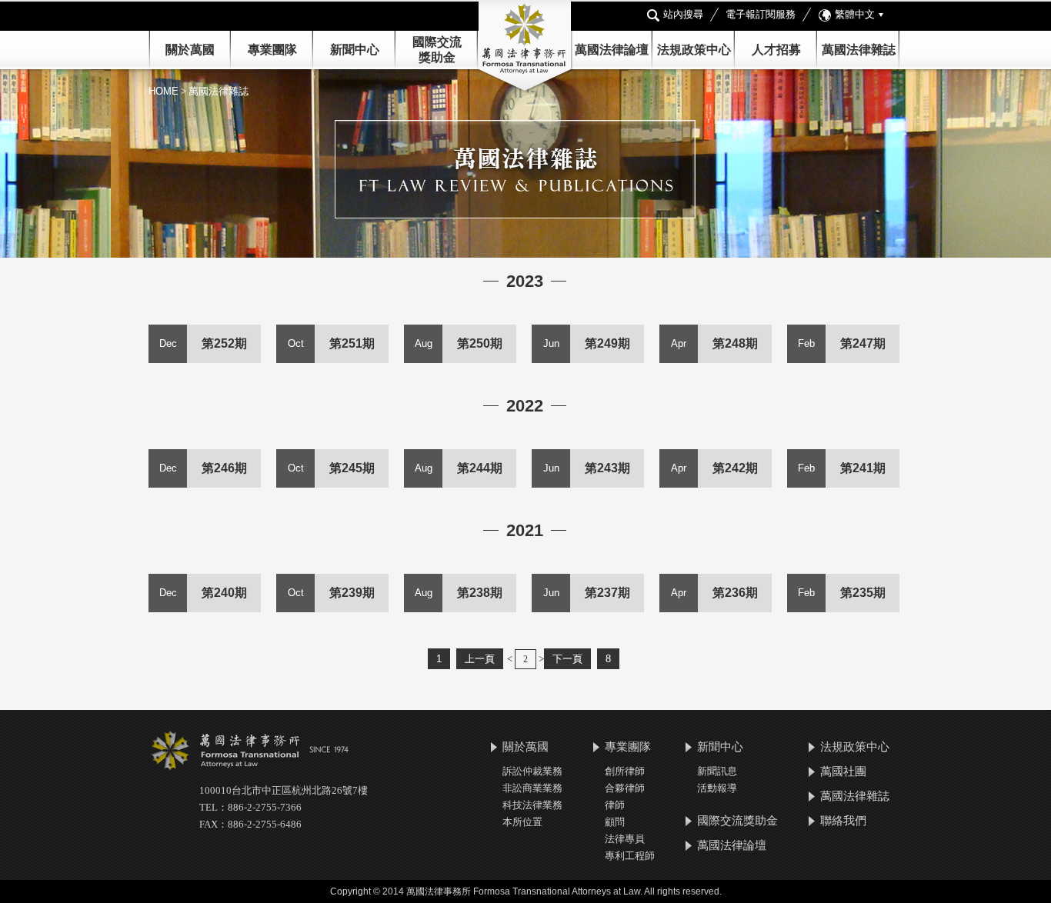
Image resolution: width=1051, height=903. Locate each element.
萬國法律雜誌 (859, 49)
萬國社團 (843, 771)
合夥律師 (625, 788)
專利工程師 (630, 855)
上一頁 (480, 659)
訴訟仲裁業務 (532, 771)
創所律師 (625, 771)
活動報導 (717, 788)
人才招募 (776, 49)
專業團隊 (272, 49)
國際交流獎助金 (737, 820)
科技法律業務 (532, 805)
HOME (163, 91)
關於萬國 (190, 49)
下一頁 (567, 659)
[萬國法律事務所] (525, 46)
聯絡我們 (843, 820)
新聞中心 (720, 746)
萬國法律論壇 (612, 49)
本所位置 (522, 822)
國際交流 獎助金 (437, 49)
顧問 (615, 822)
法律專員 (625, 839)
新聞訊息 (717, 771)
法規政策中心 (694, 49)
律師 (615, 805)
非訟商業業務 (532, 788)
